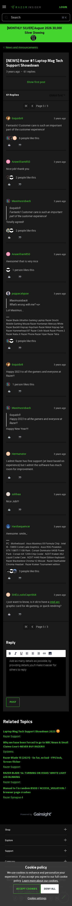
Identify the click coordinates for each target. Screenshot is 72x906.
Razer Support (11, 736)
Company (10, 861)
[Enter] (6, 17)
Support (9, 850)
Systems (8, 751)
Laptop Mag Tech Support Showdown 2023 (29, 731)
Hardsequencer (21, 526)
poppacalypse (20, 293)
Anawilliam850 (21, 161)
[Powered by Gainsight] (36, 815)
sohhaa (16, 494)
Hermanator (19, 454)
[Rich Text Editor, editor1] (36, 676)
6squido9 (17, 118)
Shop (7, 829)
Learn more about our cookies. (40, 880)
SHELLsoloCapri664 (24, 594)
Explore (9, 840)
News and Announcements (22, 47)
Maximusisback (21, 201)
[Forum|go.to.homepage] (26, 7)
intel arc (55, 602)
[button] (4, 8)
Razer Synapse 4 (13, 797)
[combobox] (36, 17)
